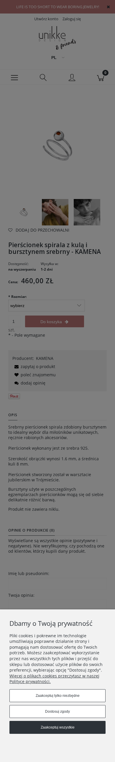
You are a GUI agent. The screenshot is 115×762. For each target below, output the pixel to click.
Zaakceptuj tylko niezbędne (58, 696)
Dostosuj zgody (57, 711)
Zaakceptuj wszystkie (58, 727)
